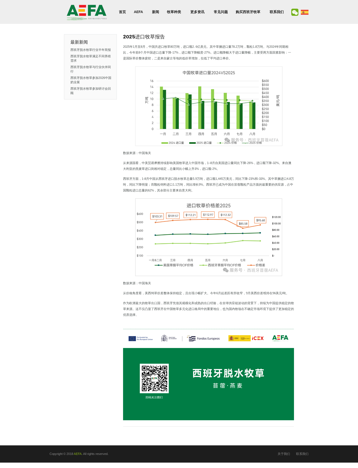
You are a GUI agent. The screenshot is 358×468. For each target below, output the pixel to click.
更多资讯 (197, 12)
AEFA (138, 12)
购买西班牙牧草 (248, 12)
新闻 (155, 12)
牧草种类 (174, 12)
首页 (122, 12)
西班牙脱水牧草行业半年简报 (90, 49)
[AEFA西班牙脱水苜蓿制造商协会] (87, 12)
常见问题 (221, 12)
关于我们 (284, 454)
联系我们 (277, 12)
